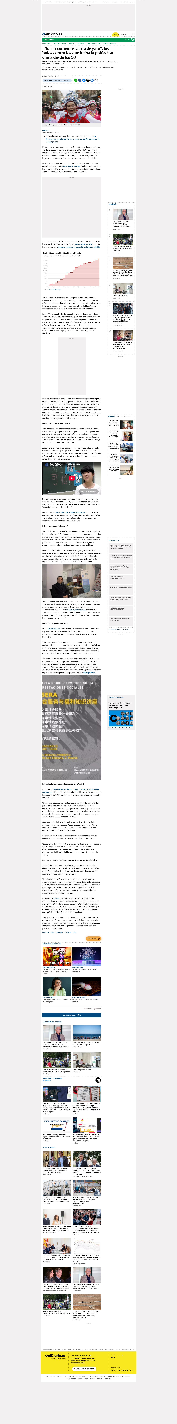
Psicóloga (69, 1349)
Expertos (134, 1349)
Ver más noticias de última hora (119, 629)
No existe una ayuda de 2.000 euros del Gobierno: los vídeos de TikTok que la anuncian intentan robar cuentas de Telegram (86, 1138)
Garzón (89, 2)
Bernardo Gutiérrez (118, 351)
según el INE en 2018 (84, 244)
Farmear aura (102, 2)
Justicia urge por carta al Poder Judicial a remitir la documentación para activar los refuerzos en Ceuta (56, 1199)
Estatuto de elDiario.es (116, 697)
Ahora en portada (49, 1147)
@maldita (47, 1080)
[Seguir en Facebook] (117, 1370)
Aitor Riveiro (89, 1176)
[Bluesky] (84, 80)
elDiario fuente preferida (83, 1349)
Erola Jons (107, 2)
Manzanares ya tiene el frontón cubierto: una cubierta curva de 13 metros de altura (119, 567)
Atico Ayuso (71, 2)
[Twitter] (88, 80)
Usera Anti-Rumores (71, 166)
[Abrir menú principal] (133, 34)
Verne (55, 898)
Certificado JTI (100, 1378)
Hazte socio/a (115, 34)
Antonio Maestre (77, 1047)
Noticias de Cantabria (120, 1349)
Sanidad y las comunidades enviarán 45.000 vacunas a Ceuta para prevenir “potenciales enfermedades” (87, 1200)
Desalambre (49, 39)
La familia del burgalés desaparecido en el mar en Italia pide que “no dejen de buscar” (121, 557)
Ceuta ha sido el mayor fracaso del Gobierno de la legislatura (86, 1043)
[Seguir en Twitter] (115, 1370)
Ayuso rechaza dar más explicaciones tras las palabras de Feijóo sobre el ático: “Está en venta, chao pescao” (57, 1228)
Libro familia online (93, 1349)
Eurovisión (118, 2)
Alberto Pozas (47, 1049)
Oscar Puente (78, 2)
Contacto (80, 1378)
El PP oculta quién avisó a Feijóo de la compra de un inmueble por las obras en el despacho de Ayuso (56, 1257)
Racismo (71, 43)
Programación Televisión (103, 1349)
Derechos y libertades (93, 43)
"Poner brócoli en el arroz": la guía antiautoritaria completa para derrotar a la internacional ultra (122, 345)
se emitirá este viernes (76, 610)
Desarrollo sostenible (59, 43)
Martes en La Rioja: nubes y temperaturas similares (117, 608)
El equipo (59, 1376)
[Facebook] (79, 80)
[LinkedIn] (92, 80)
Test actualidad (112, 1349)
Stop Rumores (54, 629)
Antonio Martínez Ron (79, 1263)
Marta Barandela (61, 1290)
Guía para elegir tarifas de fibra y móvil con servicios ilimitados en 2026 (114, 423)
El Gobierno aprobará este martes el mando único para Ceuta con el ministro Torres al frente (56, 1170)
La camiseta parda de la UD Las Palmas (121, 587)
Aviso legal (103, 1376)
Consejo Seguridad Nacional (62, 2)
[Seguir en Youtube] (124, 1370)
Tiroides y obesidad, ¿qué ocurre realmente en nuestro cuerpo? (113, 434)
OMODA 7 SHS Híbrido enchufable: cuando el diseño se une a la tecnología (113, 445)
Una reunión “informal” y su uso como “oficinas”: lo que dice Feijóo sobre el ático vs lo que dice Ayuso (56, 1286)
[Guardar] (96, 80)
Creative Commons (94, 1376)
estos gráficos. (89, 672)
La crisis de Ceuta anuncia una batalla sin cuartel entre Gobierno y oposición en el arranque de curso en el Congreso (87, 1171)
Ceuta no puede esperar (82, 1070)
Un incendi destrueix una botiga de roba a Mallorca (119, 619)
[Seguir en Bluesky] (112, 1370)
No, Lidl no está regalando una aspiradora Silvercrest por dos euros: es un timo (56, 1137)
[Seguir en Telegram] (119, 1370)
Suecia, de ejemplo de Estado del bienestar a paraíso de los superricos (56, 1071)
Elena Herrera (46, 1203)
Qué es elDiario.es (50, 1376)
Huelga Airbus (84, 2)
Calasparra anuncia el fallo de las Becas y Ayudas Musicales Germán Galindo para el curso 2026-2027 (120, 546)
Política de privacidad (113, 1376)
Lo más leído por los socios (52, 1022)
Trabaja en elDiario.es (68, 1376)
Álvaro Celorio (47, 1174)
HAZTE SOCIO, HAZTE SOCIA (84, 1369)
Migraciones (46, 43)
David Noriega (77, 1205)
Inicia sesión (124, 34)
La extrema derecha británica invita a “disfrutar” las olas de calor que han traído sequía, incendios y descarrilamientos (86, 1314)
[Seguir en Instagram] (121, 1370)
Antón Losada (77, 1072)
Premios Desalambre (110, 43)
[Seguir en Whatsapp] (130, 1370)
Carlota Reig (132, 2)
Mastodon (107, 1378)
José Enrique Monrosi (79, 1176)
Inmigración (59, 932)
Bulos (52, 932)
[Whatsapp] (75, 80)
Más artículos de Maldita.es (52, 1078)
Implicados (80, 43)
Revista (86, 1378)
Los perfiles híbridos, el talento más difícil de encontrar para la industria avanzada (114, 458)
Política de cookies (71, 1378)
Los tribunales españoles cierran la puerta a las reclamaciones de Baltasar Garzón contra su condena (56, 1044)
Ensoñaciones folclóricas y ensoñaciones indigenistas (117, 577)
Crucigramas (63, 1349)
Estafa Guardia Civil (125, 2)
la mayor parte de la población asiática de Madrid (79, 247)
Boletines (92, 1378)
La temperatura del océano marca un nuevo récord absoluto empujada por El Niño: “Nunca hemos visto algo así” (86, 1258)
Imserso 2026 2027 (56, 1349)
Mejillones (113, 2)
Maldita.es (45, 130)
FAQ (121, 1376)
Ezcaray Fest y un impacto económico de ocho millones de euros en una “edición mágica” (120, 599)
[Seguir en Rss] (132, 1370)
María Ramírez (77, 1320)
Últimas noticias (114, 540)
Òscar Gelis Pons (47, 1074)
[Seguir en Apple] (114, 1357)
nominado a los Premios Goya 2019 (70, 512)
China (74, 932)
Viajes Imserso (95, 2)
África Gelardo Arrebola (49, 1232)
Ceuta (55, 2)
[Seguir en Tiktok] (127, 1370)
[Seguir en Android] (112, 1357)
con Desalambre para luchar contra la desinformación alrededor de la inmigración (73, 139)
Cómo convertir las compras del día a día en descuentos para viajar (114, 468)
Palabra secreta (128, 1349)
